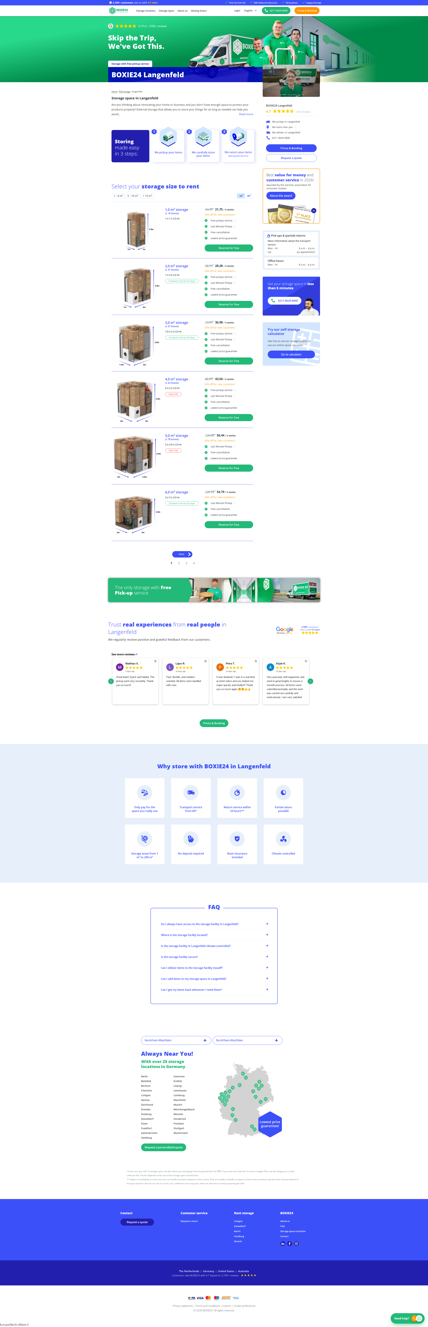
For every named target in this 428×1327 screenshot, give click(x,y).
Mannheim (180, 1100)
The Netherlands (189, 1271)
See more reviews (123, 654)
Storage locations (146, 10)
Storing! (313, 2)
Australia (243, 1271)
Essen (144, 1123)
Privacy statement (183, 1305)
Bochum (146, 1085)
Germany (208, 1271)
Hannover (179, 1076)
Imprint (227, 1305)
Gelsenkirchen (149, 1133)
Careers (284, 1236)
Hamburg (146, 1137)
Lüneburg (179, 1095)
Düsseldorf (147, 1118)
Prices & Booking (307, 10)
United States (226, 1271)
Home (114, 91)
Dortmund (147, 1104)
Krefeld (178, 1081)
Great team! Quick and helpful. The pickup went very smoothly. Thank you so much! (135, 681)
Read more (246, 114)
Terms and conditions (207, 1305)
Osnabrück (180, 1118)
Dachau (145, 1100)
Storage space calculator (293, 1231)
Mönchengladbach (184, 1109)
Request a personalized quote (164, 1147)
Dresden (146, 1109)
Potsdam (179, 1123)
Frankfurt (146, 1128)
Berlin (144, 1076)
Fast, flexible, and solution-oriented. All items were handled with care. (183, 681)
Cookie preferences (244, 1305)
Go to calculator (291, 354)
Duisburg (146, 1114)
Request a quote (291, 158)
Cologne (146, 1095)
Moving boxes (199, 10)
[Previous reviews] (111, 681)
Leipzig (178, 1085)
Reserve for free (229, 248)
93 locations (292, 2)
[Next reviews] (310, 681)
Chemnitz (146, 1090)
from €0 (237, 2)
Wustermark (181, 1133)
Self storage (124, 91)
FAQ (282, 1226)
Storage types (166, 10)
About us (183, 10)
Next (181, 554)
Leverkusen (180, 1090)
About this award (281, 196)
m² (241, 196)
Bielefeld (146, 1081)
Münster (178, 1114)
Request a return (189, 1221)
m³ (249, 196)
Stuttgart (179, 1128)
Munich (178, 1104)
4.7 (288, 111)
